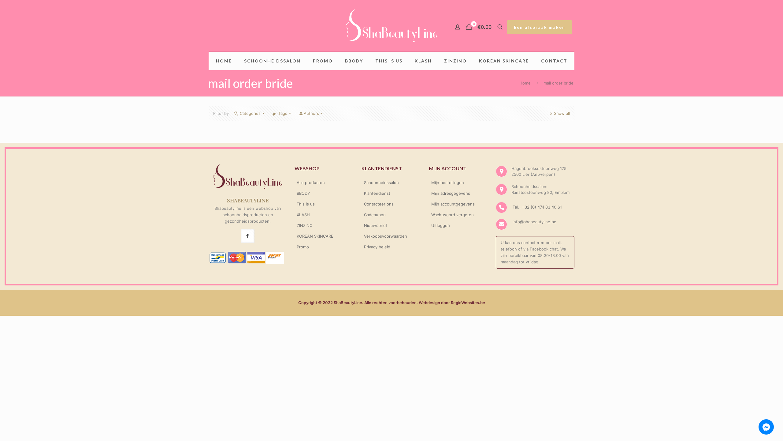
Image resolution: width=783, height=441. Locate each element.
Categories (250, 113)
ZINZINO (305, 225)
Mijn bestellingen (447, 182)
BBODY (303, 193)
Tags (282, 113)
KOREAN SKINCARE (315, 236)
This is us (306, 204)
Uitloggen (440, 225)
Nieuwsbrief (375, 225)
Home (525, 83)
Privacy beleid (377, 246)
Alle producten (311, 182)
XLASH (303, 214)
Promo (303, 246)
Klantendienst (377, 193)
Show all (562, 113)
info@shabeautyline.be (534, 221)
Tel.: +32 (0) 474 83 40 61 (536, 207)
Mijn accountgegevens (453, 204)
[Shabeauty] (391, 25)
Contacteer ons (379, 204)
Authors (311, 113)
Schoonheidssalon (381, 182)
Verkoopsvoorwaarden (385, 236)
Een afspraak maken (539, 27)
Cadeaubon (375, 214)
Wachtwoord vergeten (452, 214)
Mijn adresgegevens (450, 193)
